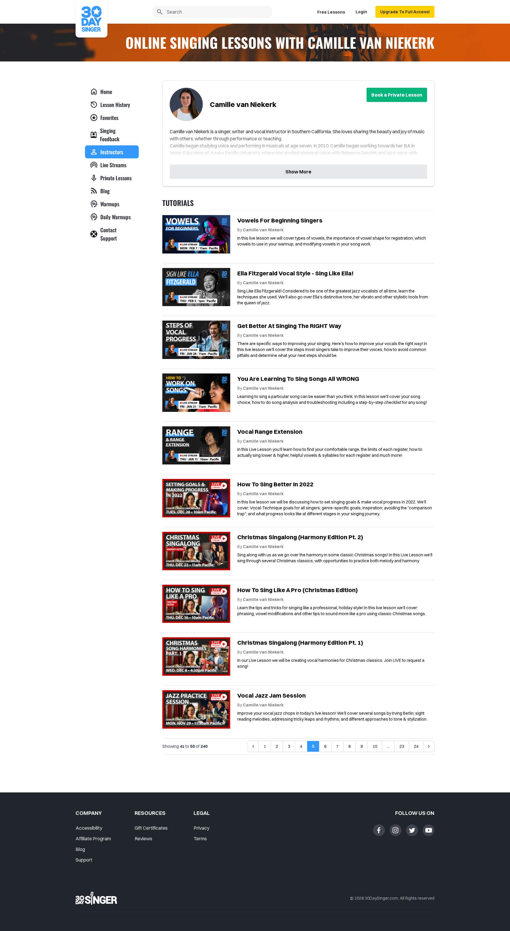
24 (416, 746)
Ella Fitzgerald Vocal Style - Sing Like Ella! (295, 273)
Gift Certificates (151, 828)
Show (298, 172)
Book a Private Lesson (396, 95)
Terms (200, 838)
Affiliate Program (93, 838)
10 (374, 746)
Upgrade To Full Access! (405, 11)
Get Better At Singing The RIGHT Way (289, 325)
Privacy (201, 828)
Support (84, 860)
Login (361, 11)
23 (401, 746)
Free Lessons (331, 12)
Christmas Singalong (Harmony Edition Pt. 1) (300, 642)
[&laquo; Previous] (253, 746)
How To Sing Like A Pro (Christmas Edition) (297, 590)
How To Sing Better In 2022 (275, 484)
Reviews (143, 838)
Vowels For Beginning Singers (280, 220)
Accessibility (89, 828)
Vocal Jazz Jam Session (271, 695)
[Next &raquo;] (428, 746)
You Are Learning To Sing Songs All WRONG (298, 378)
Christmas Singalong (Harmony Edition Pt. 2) (300, 537)
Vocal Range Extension (270, 431)
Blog (80, 849)
